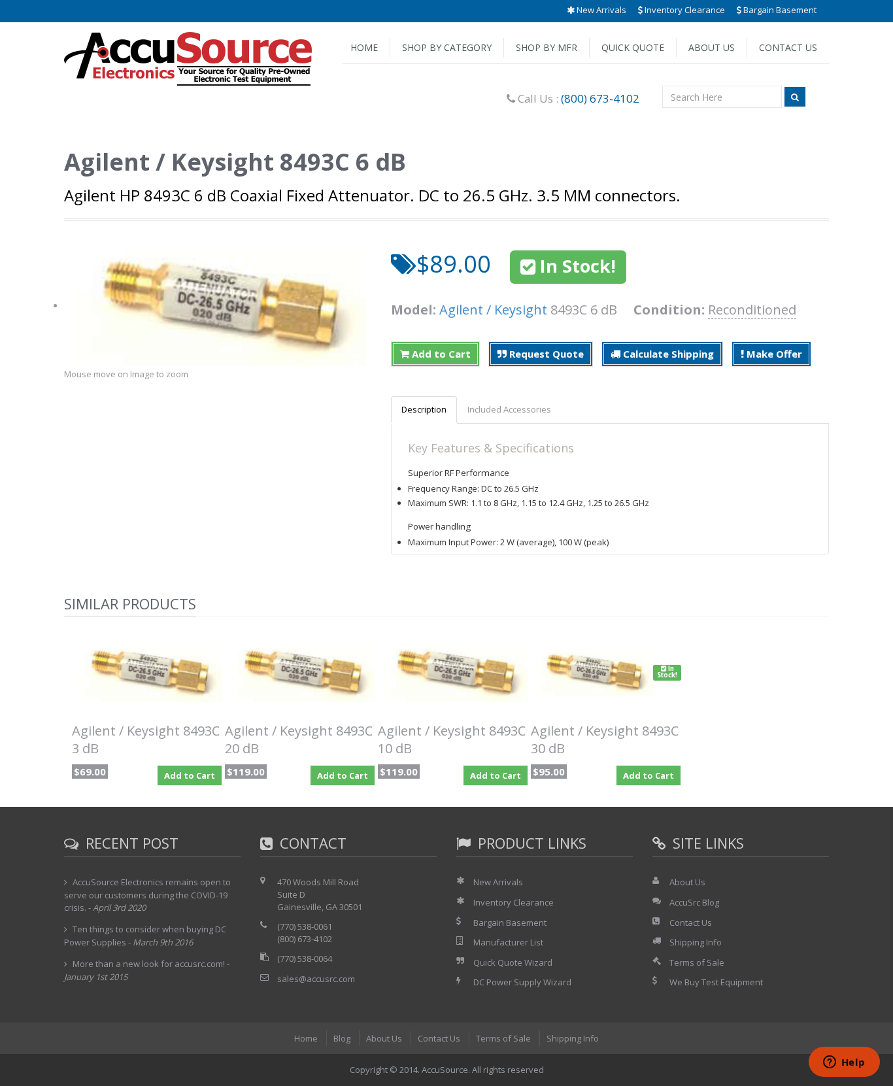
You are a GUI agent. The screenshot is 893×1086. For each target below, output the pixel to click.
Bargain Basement (779, 10)
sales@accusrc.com (316, 979)
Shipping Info (695, 942)
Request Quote (545, 353)
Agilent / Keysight (493, 309)
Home (364, 47)
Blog (341, 1038)
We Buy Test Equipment (716, 982)
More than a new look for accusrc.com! (149, 964)
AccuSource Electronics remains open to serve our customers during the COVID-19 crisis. (147, 894)
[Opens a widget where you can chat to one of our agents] (844, 1063)
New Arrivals (600, 10)
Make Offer (773, 353)
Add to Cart (440, 353)
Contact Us (788, 47)
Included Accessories (509, 409)
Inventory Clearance (684, 10)
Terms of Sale (696, 962)
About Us (711, 47)
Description (423, 409)
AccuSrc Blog (694, 902)
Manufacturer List (508, 942)
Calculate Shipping (667, 353)
